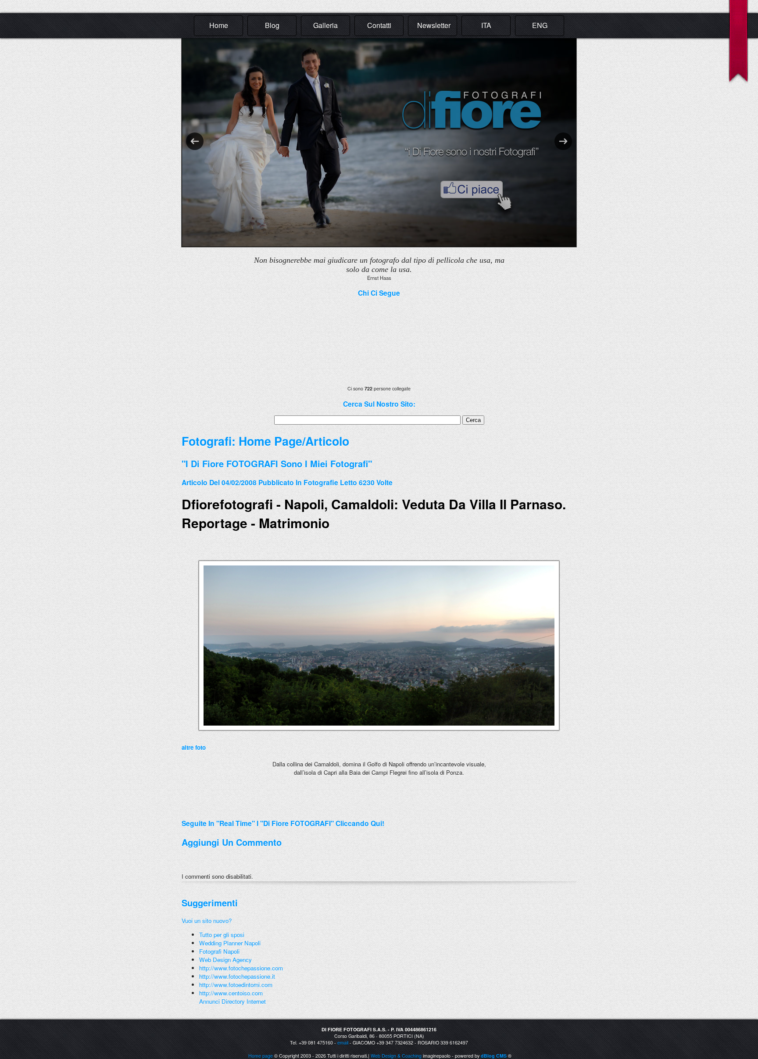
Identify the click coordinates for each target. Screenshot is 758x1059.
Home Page (270, 441)
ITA (486, 25)
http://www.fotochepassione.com (241, 968)
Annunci (209, 1001)
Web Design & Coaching (396, 1055)
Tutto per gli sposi (221, 934)
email (342, 1042)
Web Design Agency (225, 959)
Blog (272, 25)
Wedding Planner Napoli (230, 943)
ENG (539, 25)
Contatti (379, 25)
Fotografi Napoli (219, 951)
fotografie (321, 482)
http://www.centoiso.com (231, 993)
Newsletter (434, 25)
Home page (260, 1055)
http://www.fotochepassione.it (237, 976)
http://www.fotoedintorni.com (235, 984)
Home (218, 25)
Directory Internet (244, 1001)
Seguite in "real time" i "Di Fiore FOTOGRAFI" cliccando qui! (283, 823)
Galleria (325, 25)
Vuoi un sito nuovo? (207, 920)
